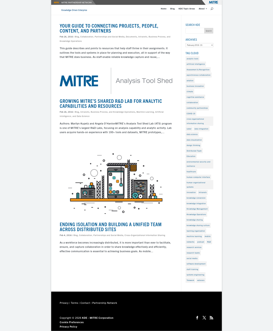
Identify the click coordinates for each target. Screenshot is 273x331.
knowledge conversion (196, 198)
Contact (85, 302)
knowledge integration (196, 203)
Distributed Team (194, 151)
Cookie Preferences (72, 322)
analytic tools (192, 58)
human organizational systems (196, 184)
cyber (189, 129)
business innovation (195, 86)
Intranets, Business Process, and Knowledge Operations (107, 112)
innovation (191, 192)
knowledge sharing (195, 220)
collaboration (192, 102)
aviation (190, 80)
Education (191, 156)
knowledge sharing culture (198, 225)
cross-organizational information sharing (195, 121)
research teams (193, 253)
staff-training (192, 269)
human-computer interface (198, 177)
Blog (172, 9)
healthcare (191, 171)
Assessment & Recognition (198, 69)
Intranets (203, 192)
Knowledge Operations (196, 214)
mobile (208, 236)
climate (190, 91)
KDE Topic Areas (187, 9)
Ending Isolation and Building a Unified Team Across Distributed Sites (111, 226)
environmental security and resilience (198, 164)
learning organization (196, 231)
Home (164, 9)
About (202, 9)
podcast (200, 242)
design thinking (193, 145)
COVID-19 (191, 113)
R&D (209, 242)
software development (196, 264)
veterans (200, 280)
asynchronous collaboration (199, 75)
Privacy (64, 302)
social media (192, 258)
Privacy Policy (68, 326)
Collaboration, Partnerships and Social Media (102, 36)
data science (192, 134)
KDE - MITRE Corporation (97, 317)
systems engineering (195, 275)
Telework (190, 280)
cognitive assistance (195, 97)
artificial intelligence (196, 64)
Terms (74, 302)
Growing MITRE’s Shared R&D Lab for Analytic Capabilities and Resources (111, 103)
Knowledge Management (197, 209)
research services (194, 247)
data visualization (194, 140)
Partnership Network (104, 302)
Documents (131, 36)
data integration (201, 129)
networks (190, 242)
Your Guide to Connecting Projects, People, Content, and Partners (109, 28)
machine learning (194, 236)
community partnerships (197, 108)
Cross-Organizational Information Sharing (145, 235)
